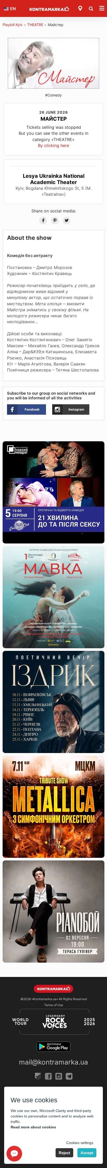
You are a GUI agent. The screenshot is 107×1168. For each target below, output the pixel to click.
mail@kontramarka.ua (53, 1062)
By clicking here (53, 145)
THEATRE (35, 24)
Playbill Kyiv (13, 24)
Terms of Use (53, 1005)
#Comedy (53, 95)
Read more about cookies (33, 1127)
